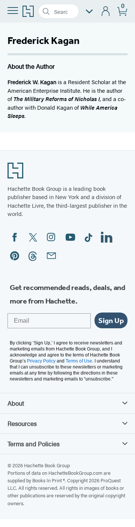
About (16, 403)
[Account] (105, 11)
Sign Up (111, 320)
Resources (22, 423)
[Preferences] (89, 11)
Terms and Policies (34, 443)
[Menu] (13, 10)
